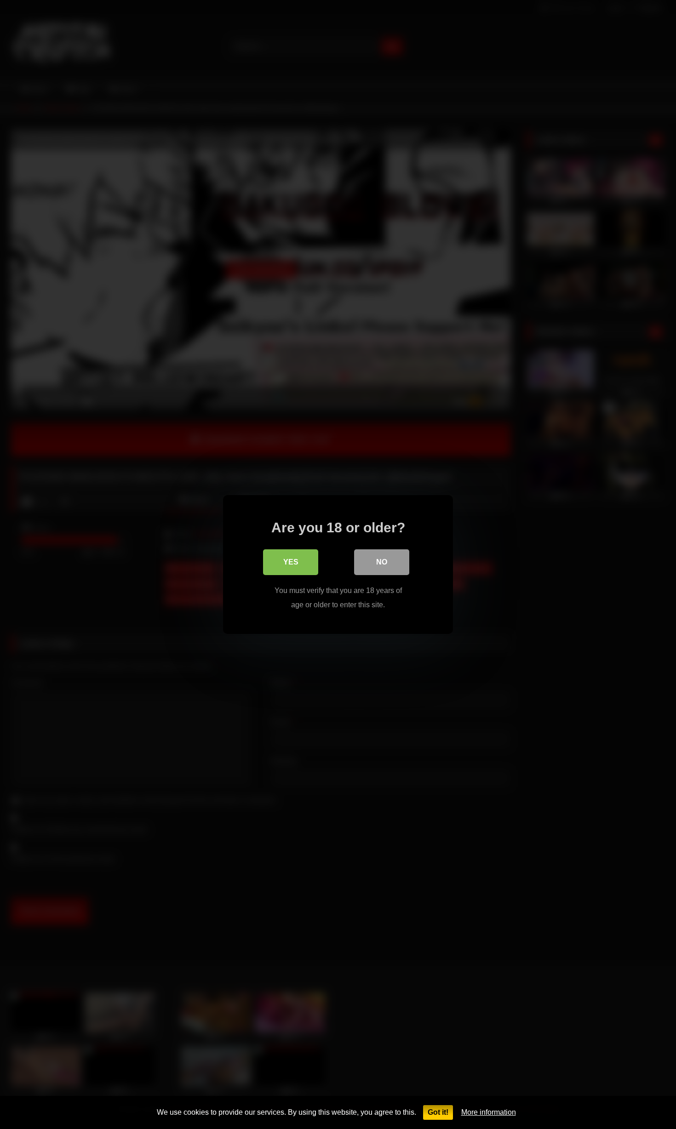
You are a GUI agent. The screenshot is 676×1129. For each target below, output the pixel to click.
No (381, 562)
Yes (290, 562)
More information (488, 1112)
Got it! (438, 1112)
